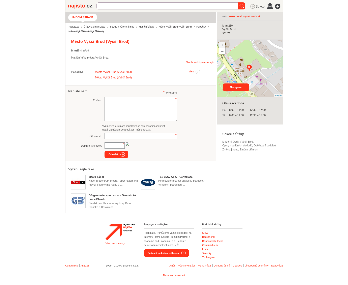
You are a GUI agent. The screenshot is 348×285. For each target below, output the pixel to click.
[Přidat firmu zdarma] (279, 6)
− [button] (222, 51)
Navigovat (236, 87)
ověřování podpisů (265, 145)
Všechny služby (187, 265)
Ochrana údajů (222, 265)
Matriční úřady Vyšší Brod (237, 141)
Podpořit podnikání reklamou (163, 253)
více (191, 71)
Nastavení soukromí (174, 275)
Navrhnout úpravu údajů (199, 62)
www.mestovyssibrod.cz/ (244, 16)
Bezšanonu (208, 237)
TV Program (208, 257)
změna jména (230, 149)
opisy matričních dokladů (237, 145)
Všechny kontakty (115, 243)
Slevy (205, 232)
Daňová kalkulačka (212, 241)
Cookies (237, 265)
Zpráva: (97, 100)
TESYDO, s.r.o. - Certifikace (175, 176)
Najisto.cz (82, 6)
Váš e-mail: (95, 136)
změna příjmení (249, 149)
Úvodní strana (82, 17)
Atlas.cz (85, 265)
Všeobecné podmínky (256, 265)
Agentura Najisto (120, 231)
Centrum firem (210, 245)
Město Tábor (96, 176)
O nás (172, 265)
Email (205, 249)
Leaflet (278, 95)
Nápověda (277, 265)
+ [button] (222, 44)
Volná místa (204, 265)
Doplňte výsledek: (91, 145)
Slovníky (206, 253)
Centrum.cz (71, 265)
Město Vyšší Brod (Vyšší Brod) (113, 71)
